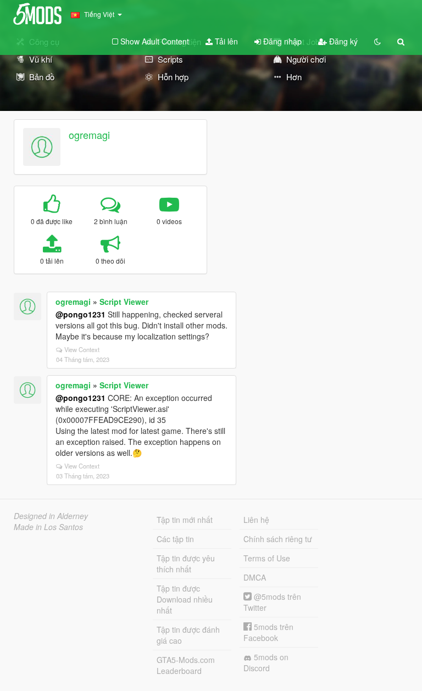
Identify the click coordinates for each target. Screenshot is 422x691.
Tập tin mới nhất (185, 519)
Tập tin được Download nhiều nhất (185, 599)
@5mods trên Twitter (272, 602)
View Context (81, 349)
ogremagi (89, 134)
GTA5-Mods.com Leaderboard (186, 665)
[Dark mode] (377, 41)
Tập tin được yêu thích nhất (186, 564)
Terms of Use (266, 558)
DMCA (254, 577)
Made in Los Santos (48, 526)
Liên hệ (256, 519)
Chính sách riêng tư (277, 538)
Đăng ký (342, 41)
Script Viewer (123, 301)
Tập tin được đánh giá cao (188, 635)
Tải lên (225, 41)
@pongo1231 (80, 314)
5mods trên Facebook (268, 632)
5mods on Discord (265, 662)
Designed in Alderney (51, 515)
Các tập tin (175, 538)
